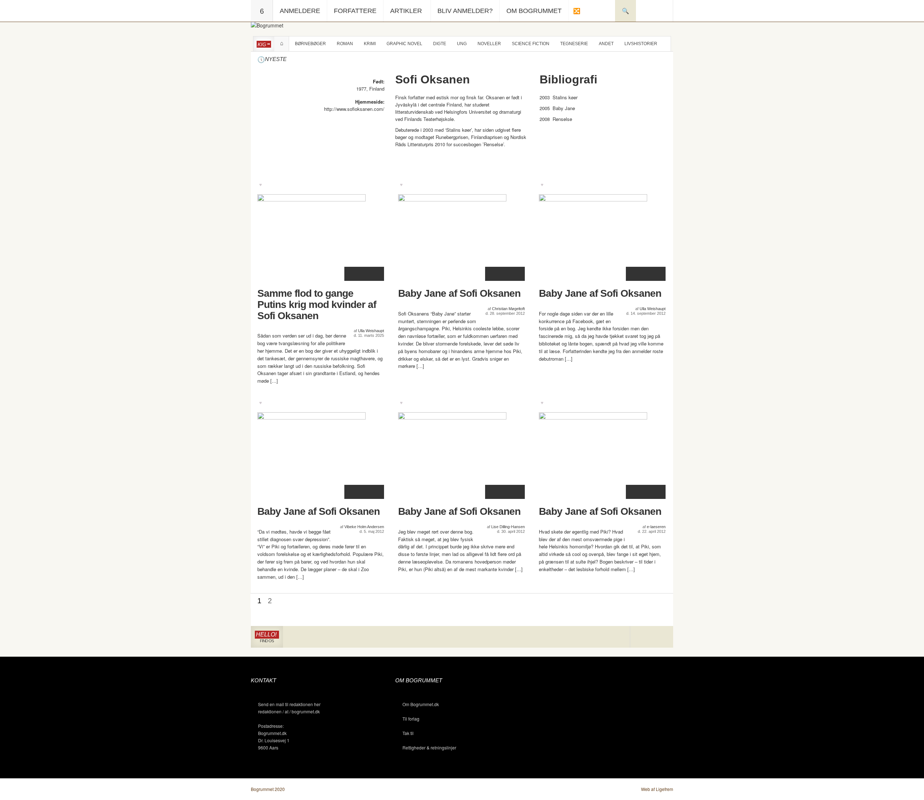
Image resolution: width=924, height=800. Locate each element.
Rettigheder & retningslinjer (429, 747)
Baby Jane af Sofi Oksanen (459, 293)
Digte (439, 43)
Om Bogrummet (534, 10)
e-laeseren (656, 527)
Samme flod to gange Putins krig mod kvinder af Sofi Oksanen (316, 304)
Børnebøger (310, 43)
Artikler (406, 10)
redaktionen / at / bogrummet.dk (289, 711)
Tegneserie (574, 43)
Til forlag (410, 719)
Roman (345, 43)
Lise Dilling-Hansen (508, 527)
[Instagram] (641, 637)
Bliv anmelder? (465, 10)
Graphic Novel (404, 43)
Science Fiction (530, 43)
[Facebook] (651, 637)
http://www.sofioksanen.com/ (354, 108)
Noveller (489, 43)
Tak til (408, 733)
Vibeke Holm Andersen (364, 527)
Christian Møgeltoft (508, 308)
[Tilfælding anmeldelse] (576, 11)
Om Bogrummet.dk (420, 704)
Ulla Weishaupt (371, 331)
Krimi (370, 43)
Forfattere (355, 10)
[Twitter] (662, 637)
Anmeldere (300, 10)
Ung (462, 43)
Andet (606, 43)
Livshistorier (640, 43)
